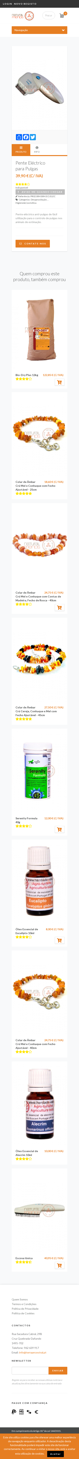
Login (7, 3)
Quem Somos (20, 1299)
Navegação (21, 30)
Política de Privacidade (25, 1308)
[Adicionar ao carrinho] (59, 382)
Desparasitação (39, 199)
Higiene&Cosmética (26, 202)
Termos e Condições (24, 1304)
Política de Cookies (23, 1313)
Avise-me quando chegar (41, 191)
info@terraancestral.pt (32, 1352)
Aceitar (55, 1453)
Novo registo (25, 3)
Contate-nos (34, 243)
